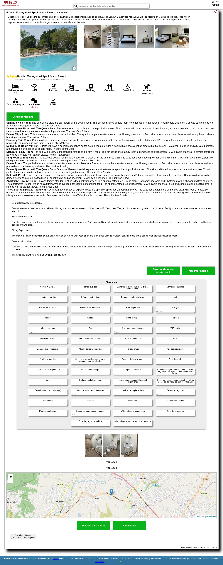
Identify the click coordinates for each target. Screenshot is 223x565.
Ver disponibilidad (23, 117)
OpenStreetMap (210, 516)
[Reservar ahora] (215, 12)
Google (56, 559)
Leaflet (198, 516)
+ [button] (11, 476)
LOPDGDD (100, 562)
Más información (198, 271)
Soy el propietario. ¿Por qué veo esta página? (23, 536)
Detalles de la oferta (93, 525)
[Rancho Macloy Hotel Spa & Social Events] (48, 48)
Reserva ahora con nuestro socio (163, 271)
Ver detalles (129, 525)
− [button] (11, 481)
